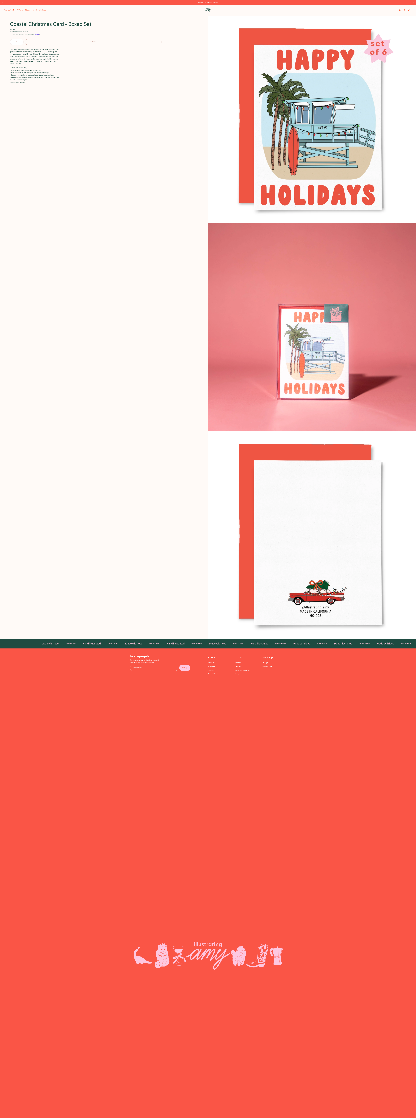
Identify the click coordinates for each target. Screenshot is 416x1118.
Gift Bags (265, 663)
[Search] (400, 10)
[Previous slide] (2, 2)
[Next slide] (413, 2)
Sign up (184, 668)
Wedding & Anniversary (242, 670)
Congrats (238, 674)
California (238, 666)
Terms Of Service (213, 674)
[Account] (404, 10)
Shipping (211, 670)
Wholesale (211, 666)
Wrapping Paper (267, 666)
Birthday (237, 663)
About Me (211, 663)
